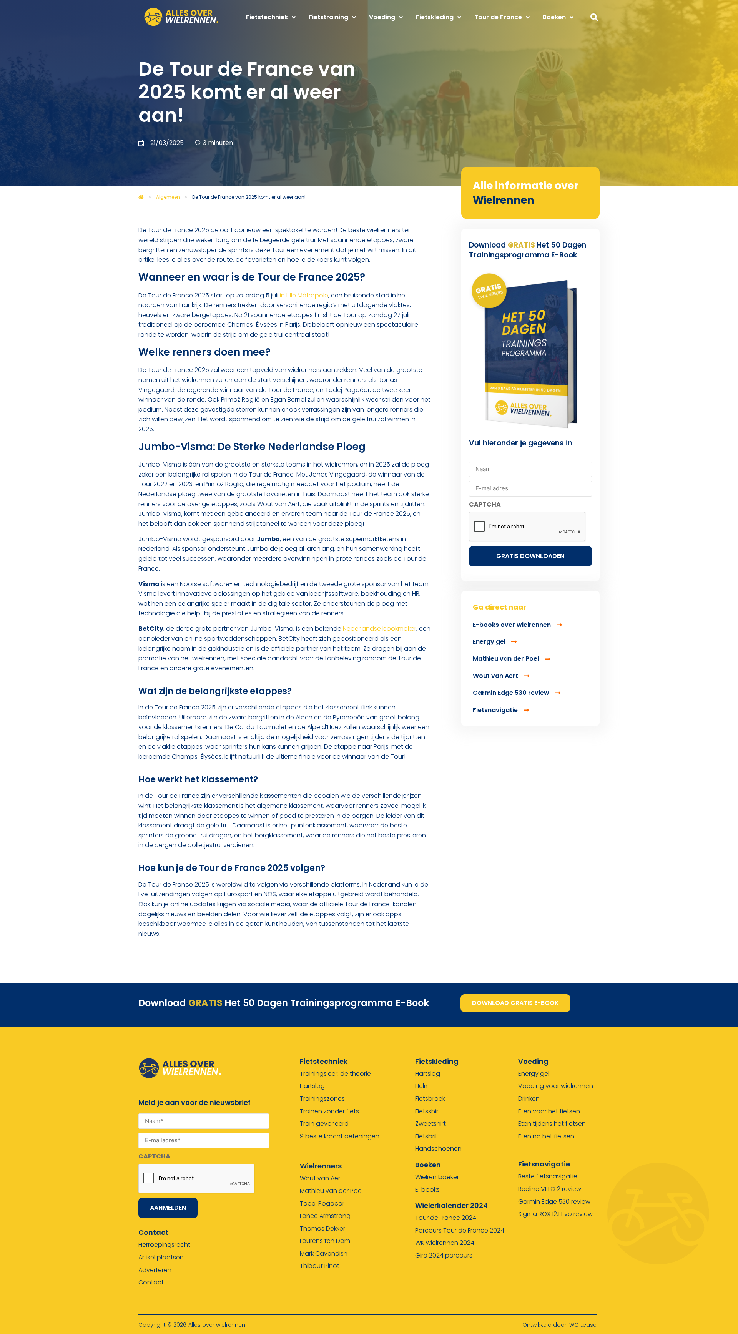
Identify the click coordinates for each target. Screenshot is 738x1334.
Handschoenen (438, 1148)
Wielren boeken (438, 1177)
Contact (151, 1282)
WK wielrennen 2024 (444, 1242)
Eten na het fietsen (546, 1136)
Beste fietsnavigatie (547, 1176)
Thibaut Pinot (319, 1265)
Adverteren (154, 1270)
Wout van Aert (321, 1178)
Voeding (382, 17)
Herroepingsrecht (164, 1244)
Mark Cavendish (323, 1253)
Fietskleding (435, 17)
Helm (422, 1085)
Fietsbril (426, 1136)
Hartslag (312, 1085)
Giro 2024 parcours (443, 1255)
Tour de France (498, 17)
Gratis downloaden (530, 556)
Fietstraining (328, 17)
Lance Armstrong (325, 1215)
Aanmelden (168, 1207)
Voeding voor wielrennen (555, 1085)
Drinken (529, 1098)
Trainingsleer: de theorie (335, 1073)
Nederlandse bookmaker (379, 628)
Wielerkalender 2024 (451, 1205)
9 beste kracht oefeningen (339, 1136)
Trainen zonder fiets (329, 1111)
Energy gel (533, 1073)
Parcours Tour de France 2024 (459, 1230)
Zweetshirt (430, 1123)
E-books (427, 1189)
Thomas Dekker (322, 1228)
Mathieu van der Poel (331, 1190)
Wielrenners (321, 1166)
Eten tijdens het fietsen (552, 1123)
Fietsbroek (430, 1098)
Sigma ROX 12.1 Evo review (555, 1213)
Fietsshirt (427, 1111)
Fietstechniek (267, 17)
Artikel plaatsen (161, 1257)
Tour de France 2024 (445, 1217)
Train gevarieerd (324, 1123)
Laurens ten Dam (325, 1240)
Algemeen (168, 197)
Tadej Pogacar (322, 1203)
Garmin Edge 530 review (554, 1201)
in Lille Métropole (303, 295)
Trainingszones (322, 1098)
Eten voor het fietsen (549, 1111)
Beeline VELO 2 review (549, 1188)
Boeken (554, 17)
